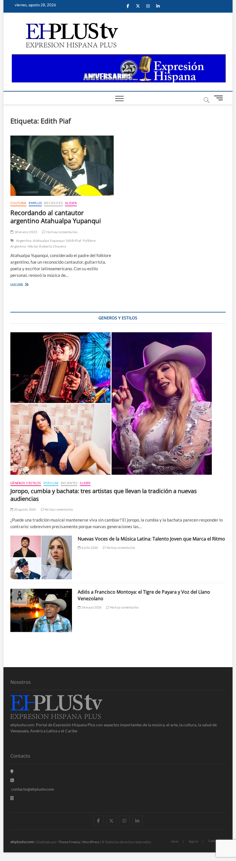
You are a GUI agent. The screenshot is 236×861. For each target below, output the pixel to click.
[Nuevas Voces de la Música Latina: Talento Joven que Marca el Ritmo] (41, 557)
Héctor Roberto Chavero (47, 246)
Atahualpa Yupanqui (49, 240)
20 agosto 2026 (24, 509)
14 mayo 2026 (91, 607)
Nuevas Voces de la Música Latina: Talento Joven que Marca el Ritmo (151, 539)
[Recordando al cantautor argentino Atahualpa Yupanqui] (62, 166)
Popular (50, 483)
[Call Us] (12, 780)
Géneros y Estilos (25, 483)
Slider (71, 203)
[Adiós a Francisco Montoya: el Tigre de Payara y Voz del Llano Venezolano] (41, 610)
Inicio (174, 841)
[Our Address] (12, 771)
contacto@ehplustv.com (32, 789)
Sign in (193, 841)
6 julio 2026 (89, 547)
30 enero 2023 (25, 232)
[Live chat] (12, 798)
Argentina (24, 240)
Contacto (214, 841)
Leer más (24, 284)
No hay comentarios (61, 232)
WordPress (90, 842)
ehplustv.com (22, 841)
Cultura (18, 203)
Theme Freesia (69, 842)
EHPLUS (35, 203)
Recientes (53, 203)
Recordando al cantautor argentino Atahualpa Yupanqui (55, 216)
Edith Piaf (73, 240)
